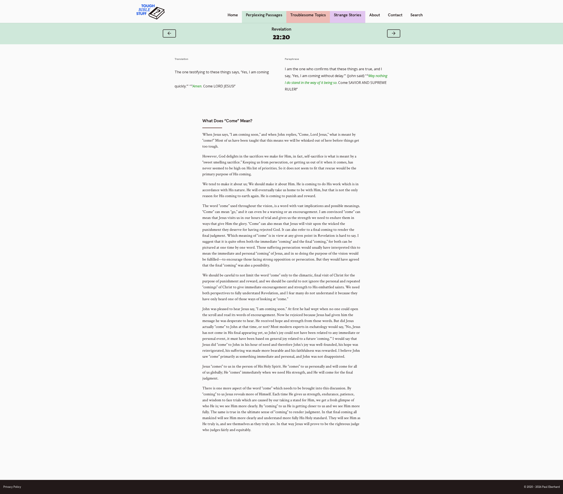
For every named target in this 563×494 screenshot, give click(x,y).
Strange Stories (347, 14)
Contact (395, 14)
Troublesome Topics (308, 14)
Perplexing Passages (264, 14)
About (374, 14)
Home (233, 14)
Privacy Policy (12, 487)
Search (416, 14)
